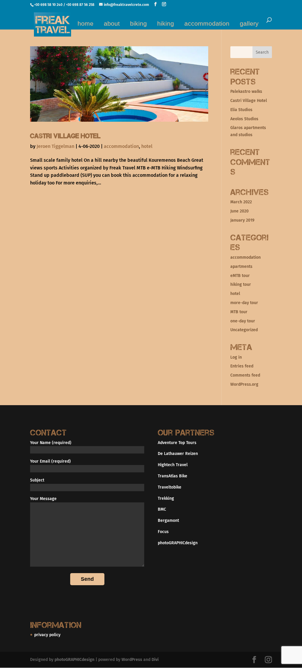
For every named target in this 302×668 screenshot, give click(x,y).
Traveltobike (169, 487)
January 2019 (242, 220)
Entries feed (241, 366)
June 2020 (239, 211)
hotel (146, 146)
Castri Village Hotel (65, 135)
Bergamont (168, 520)
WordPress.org (244, 384)
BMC (162, 509)
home (85, 23)
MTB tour (238, 311)
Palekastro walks (246, 91)
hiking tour (240, 284)
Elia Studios (241, 109)
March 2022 (241, 201)
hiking (165, 23)
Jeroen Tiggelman (55, 146)
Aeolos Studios (244, 118)
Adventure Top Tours (177, 442)
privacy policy (47, 634)
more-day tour (244, 302)
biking (138, 23)
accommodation (206, 23)
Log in (236, 357)
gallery (249, 23)
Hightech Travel (173, 464)
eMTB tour (240, 275)
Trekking (166, 498)
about (112, 23)
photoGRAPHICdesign (178, 542)
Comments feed (245, 375)
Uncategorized (244, 329)
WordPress (132, 659)
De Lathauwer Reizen (178, 453)
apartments (241, 266)
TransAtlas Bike (172, 476)
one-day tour (242, 321)
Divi (155, 659)
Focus (163, 531)
